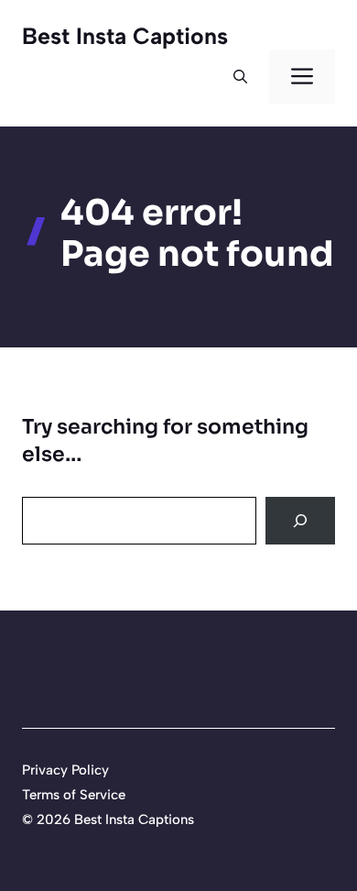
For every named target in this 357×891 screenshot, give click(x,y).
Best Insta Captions (125, 36)
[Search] (300, 520)
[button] (240, 77)
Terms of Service (73, 794)
